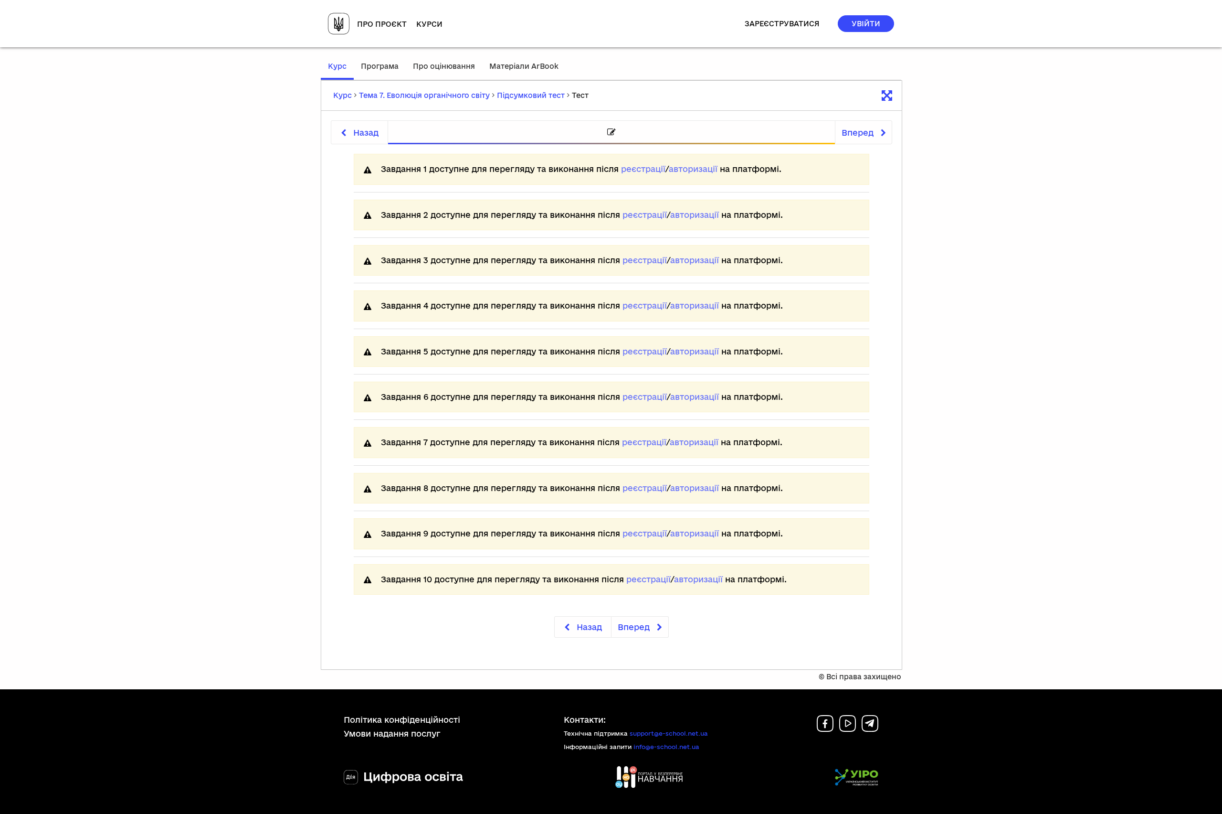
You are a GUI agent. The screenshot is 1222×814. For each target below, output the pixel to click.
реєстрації (643, 168)
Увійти (866, 24)
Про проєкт (382, 24)
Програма (380, 66)
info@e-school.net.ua (666, 746)
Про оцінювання (444, 66)
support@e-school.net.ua (669, 733)
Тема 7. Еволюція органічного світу (424, 95)
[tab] (611, 132)
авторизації (693, 168)
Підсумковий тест (531, 95)
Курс (341, 71)
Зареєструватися (782, 24)
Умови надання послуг (392, 733)
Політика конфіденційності (402, 719)
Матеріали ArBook (523, 66)
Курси (429, 24)
